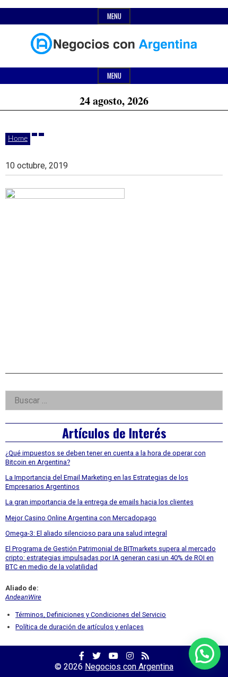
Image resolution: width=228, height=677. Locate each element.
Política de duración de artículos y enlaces (79, 627)
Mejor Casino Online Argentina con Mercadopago (80, 518)
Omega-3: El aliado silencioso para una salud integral (86, 533)
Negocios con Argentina (129, 667)
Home (18, 138)
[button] (205, 654)
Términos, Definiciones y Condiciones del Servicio (90, 615)
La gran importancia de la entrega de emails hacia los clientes (99, 502)
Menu (114, 16)
